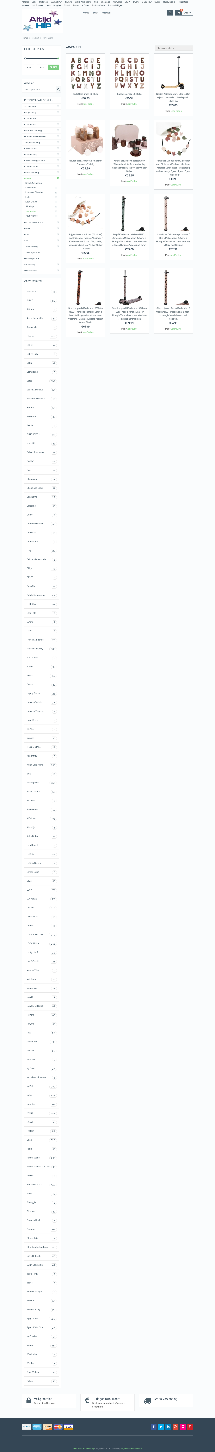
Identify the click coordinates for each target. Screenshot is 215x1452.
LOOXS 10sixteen (41, 934)
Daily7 (41, 550)
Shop (95, 12)
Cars (96, 1)
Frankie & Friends (41, 640)
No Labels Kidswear (41, 1077)
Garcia (41, 666)
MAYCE (41, 997)
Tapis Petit (41, 1274)
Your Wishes (31, 215)
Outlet (27, 234)
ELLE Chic (41, 604)
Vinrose (41, 1345)
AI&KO (41, 300)
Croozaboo (176, 110)
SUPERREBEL (41, 1256)
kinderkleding (30, 154)
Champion (105, 1)
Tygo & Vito (41, 1318)
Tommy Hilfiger (115, 5)
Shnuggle (41, 1202)
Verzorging (29, 264)
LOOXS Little (41, 943)
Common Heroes (41, 524)
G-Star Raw (147, 1)
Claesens (41, 506)
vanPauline (88, 103)
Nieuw (27, 228)
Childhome (30, 187)
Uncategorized (31, 258)
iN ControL (41, 756)
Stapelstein (41, 1238)
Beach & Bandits (33, 183)
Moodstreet (41, 1042)
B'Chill (41, 345)
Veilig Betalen (43, 1399)
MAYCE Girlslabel (41, 1006)
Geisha (41, 675)
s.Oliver (85, 5)
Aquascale (41, 327)
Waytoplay (41, 1354)
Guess (157, 1)
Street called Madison (41, 1247)
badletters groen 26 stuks (85, 93)
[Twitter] (161, 1427)
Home (86, 12)
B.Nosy (41, 336)
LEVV (41, 890)
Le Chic (41, 854)
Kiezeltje (41, 827)
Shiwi (41, 1193)
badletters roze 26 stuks (129, 93)
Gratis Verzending (165, 1399)
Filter (53, 67)
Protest (76, 5)
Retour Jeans (41, 1158)
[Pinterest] (190, 1427)
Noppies (57, 5)
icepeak (25, 5)
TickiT (41, 1283)
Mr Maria (41, 1059)
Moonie (41, 1050)
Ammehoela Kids (41, 318)
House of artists (41, 702)
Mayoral (41, 1015)
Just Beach (41, 809)
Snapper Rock (41, 1220)
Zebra (41, 1381)
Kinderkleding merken (34, 160)
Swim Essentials (41, 1265)
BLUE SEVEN (56, 1)
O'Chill (41, 1113)
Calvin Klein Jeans (83, 1)
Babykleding (30, 112)
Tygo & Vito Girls (41, 1327)
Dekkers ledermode (41, 559)
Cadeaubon (30, 118)
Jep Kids (41, 800)
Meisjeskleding (31, 172)
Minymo (41, 1024)
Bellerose (43, 1)
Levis (48, 5)
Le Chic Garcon (41, 863)
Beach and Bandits (41, 399)
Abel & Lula (41, 291)
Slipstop (29, 206)
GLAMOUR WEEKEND (35, 136)
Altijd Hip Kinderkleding (83, 1448)
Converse (117, 1)
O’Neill (67, 5)
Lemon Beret (41, 872)
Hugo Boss (183, 1)
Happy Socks (169, 1)
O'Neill (41, 1122)
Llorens (41, 925)
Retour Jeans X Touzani (41, 1167)
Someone (41, 1229)
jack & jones (37, 5)
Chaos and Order (41, 488)
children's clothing (33, 130)
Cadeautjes (30, 124)
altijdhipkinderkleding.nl (131, 1448)
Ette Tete (41, 613)
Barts (34, 1)
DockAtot (41, 586)
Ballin (41, 363)
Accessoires (30, 106)
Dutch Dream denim (41, 595)
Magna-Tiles (41, 970)
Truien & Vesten (32, 252)
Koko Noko (41, 836)
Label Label (41, 845)
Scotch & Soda (98, 5)
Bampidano (41, 372)
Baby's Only (41, 354)
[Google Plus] (175, 1427)
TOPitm (41, 1301)
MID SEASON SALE (33, 222)
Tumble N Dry (41, 1309)
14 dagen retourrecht (106, 1399)
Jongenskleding (32, 142)
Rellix (41, 1149)
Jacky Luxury (41, 791)
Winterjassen (30, 270)
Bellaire (41, 407)
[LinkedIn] (168, 1427)
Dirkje (41, 568)
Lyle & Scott (41, 961)
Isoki (27, 197)
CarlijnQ (41, 461)
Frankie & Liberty (41, 649)
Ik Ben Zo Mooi (41, 747)
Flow (41, 631)
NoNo (41, 1095)
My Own (41, 1068)
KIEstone (41, 818)
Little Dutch (31, 201)
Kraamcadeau (31, 166)
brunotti (68, 1)
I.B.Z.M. (41, 729)
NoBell (41, 1086)
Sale (26, 240)
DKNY (127, 1)
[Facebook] (153, 1427)
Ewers (136, 1)
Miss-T (41, 1033)
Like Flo (41, 908)
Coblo (41, 515)
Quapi (41, 1140)
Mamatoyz (41, 988)
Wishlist (106, 12)
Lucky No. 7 (41, 952)
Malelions (41, 979)
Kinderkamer (30, 148)
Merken (27, 178)
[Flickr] (183, 1427)
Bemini (41, 425)
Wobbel (41, 1363)
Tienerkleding (31, 246)
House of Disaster (34, 192)
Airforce (25, 1)
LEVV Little (41, 899)
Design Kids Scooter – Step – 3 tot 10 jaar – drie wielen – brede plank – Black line (173, 97)
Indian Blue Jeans (41, 765)
